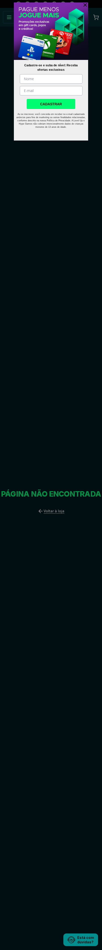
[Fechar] (83, 5)
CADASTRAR (51, 104)
